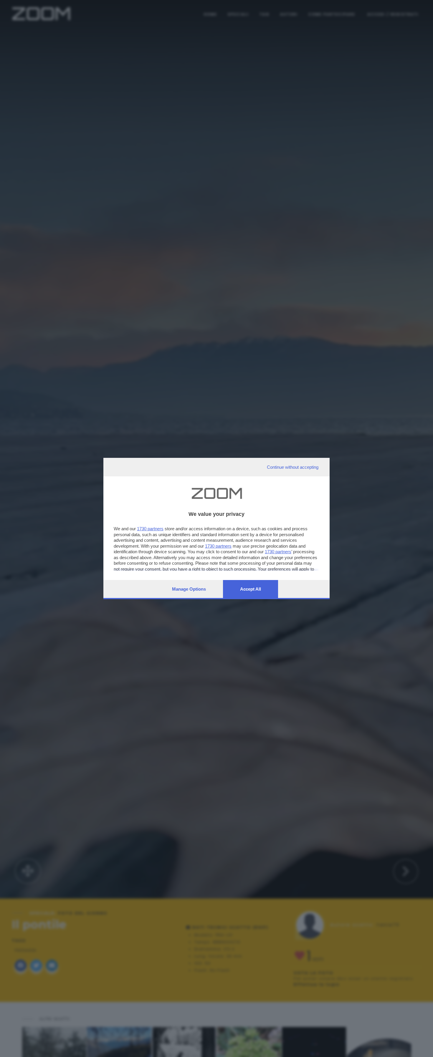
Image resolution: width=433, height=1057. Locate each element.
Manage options (189, 589)
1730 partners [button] (150, 528)
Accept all (250, 589)
